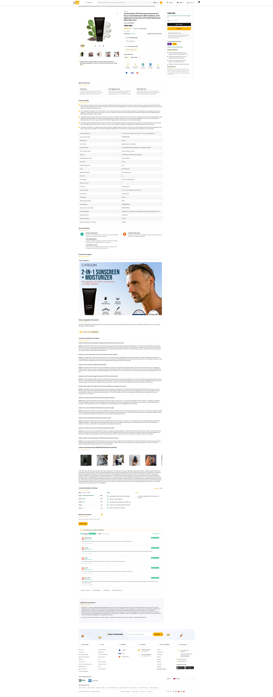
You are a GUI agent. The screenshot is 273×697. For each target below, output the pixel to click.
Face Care (104, 6)
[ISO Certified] (92, 680)
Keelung (159, 666)
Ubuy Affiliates (102, 669)
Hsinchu (159, 659)
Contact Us (81, 652)
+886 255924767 (182, 661)
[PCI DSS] (82, 680)
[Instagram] (176, 691)
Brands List (101, 652)
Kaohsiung (159, 652)
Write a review (83, 523)
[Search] (161, 2)
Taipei (158, 649)
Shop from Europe (154, 687)
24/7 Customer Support (185, 651)
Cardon (126, 11)
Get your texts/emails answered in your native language (186, 655)
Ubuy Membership (83, 671)
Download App (102, 649)
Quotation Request (83, 654)
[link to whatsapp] (95, 46)
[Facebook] (173, 691)
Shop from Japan (100, 687)
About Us (81, 649)
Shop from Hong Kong (112, 687)
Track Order (82, 661)
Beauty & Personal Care (90, 6)
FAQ (99, 659)
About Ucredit (101, 661)
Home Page (81, 6)
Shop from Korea (123, 687)
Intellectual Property (84, 657)
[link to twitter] (103, 46)
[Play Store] (189, 668)
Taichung (159, 654)
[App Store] (181, 668)
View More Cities (161, 669)
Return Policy (101, 657)
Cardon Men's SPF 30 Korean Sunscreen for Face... (144, 6)
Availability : (127, 33)
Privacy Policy (135, 691)
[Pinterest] (184, 691)
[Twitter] (181, 691)
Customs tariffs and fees (85, 664)
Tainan (159, 657)
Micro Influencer (83, 669)
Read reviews (156, 533)
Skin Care (99, 6)
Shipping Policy (82, 666)
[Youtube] (178, 691)
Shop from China (133, 687)
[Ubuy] (76, 2)
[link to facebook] (99, 46)
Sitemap (81, 659)
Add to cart (179, 24)
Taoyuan (159, 664)
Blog (99, 666)
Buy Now (179, 28)
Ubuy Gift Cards (102, 664)
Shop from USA (82, 687)
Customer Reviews (103, 654)
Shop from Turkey (143, 687)
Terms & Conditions (125, 691)
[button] (170, 2)
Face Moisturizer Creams (113, 6)
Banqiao (159, 661)
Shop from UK (91, 687)
